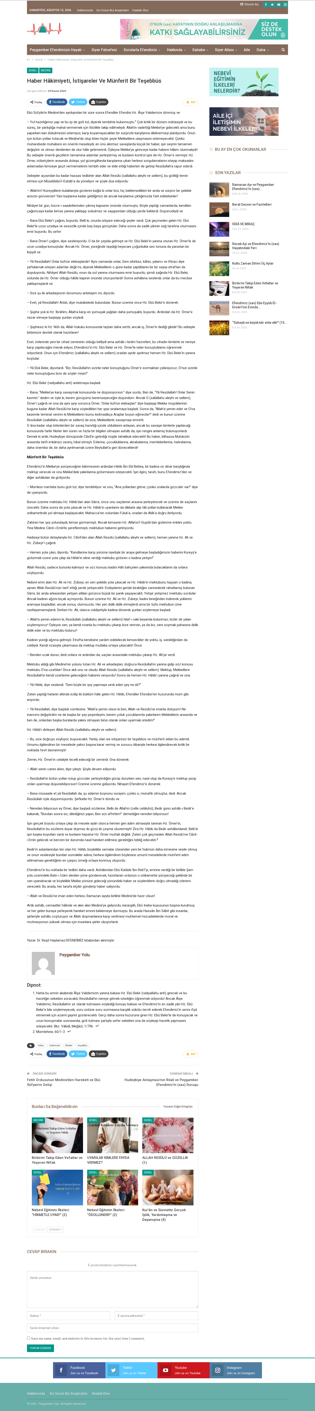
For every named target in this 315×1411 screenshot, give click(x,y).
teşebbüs (82, 1045)
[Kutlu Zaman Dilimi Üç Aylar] (219, 268)
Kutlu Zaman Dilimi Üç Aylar (253, 263)
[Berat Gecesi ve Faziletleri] (219, 209)
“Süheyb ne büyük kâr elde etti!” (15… (259, 322)
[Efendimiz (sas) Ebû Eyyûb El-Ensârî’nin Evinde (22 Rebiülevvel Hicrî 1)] (219, 308)
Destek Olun (140, 10)
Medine (46, 70)
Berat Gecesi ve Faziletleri (252, 204)
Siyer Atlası (224, 50)
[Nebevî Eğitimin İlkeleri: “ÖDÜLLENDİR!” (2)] (112, 1187)
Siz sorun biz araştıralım (112, 10)
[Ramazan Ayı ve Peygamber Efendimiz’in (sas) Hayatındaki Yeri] (219, 190)
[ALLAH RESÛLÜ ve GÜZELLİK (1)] (167, 1135)
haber (41, 1045)
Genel (33, 70)
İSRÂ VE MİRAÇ (243, 224)
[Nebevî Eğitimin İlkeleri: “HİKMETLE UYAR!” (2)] (57, 1187)
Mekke (68, 1045)
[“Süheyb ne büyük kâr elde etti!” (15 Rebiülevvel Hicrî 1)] (219, 328)
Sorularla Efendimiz (140, 50)
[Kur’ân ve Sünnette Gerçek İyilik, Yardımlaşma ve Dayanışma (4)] (167, 1187)
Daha (261, 50)
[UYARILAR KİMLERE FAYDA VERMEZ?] (112, 1135)
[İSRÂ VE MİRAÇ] (219, 229)
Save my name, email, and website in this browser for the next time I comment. (88, 1338)
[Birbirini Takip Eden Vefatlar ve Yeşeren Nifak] (57, 1135)
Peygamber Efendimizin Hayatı (56, 50)
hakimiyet (54, 1045)
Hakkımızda (85, 10)
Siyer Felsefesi (104, 50)
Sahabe (198, 50)
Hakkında (174, 50)
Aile (247, 50)
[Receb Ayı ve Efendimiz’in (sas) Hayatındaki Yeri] (219, 249)
